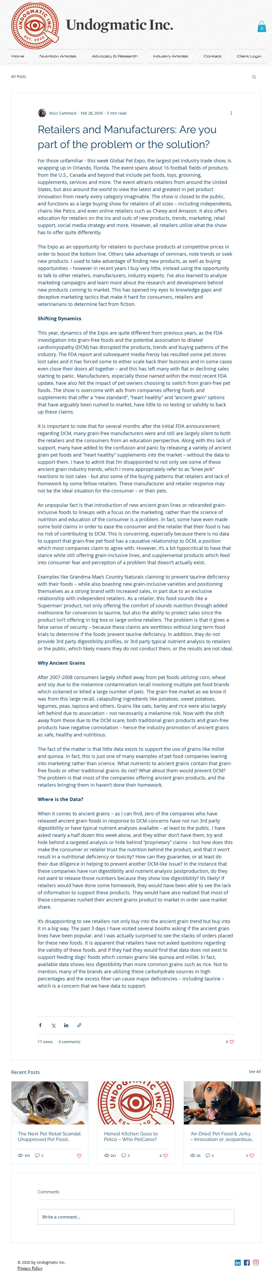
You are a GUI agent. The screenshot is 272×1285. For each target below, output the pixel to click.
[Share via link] (79, 1025)
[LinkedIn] (238, 1263)
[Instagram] (256, 1263)
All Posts (18, 76)
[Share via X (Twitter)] (53, 1025)
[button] (261, 26)
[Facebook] (247, 1263)
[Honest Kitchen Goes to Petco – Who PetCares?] (136, 1102)
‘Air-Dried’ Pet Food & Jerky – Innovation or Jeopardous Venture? (221, 1136)
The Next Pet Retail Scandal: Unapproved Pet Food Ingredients (49, 1136)
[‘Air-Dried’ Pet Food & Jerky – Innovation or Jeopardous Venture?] (222, 1102)
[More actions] (231, 113)
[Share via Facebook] (40, 1025)
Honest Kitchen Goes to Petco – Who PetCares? (131, 1136)
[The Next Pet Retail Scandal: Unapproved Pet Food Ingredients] (49, 1102)
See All (255, 1071)
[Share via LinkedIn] (66, 1025)
